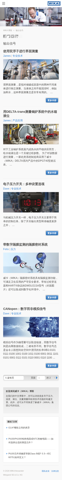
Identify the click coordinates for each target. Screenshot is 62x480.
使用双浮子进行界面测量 (20, 51)
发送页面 (20, 36)
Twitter (8, 36)
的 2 (49, 377)
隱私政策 (45, 471)
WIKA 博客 (7, 30)
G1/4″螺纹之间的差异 (19, 427)
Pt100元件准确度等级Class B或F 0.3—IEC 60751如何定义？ (29, 455)
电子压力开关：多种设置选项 (24, 184)
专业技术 (18, 55)
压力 (13, 249)
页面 (33, 377)
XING (12, 36)
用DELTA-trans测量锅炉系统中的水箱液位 (30, 114)
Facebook (4, 36)
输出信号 (19, 30)
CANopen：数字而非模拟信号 (24, 309)
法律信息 (55, 471)
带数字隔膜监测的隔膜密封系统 (25, 244)
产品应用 (18, 120)
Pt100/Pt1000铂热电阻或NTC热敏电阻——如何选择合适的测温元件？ (30, 440)
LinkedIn (16, 36)
